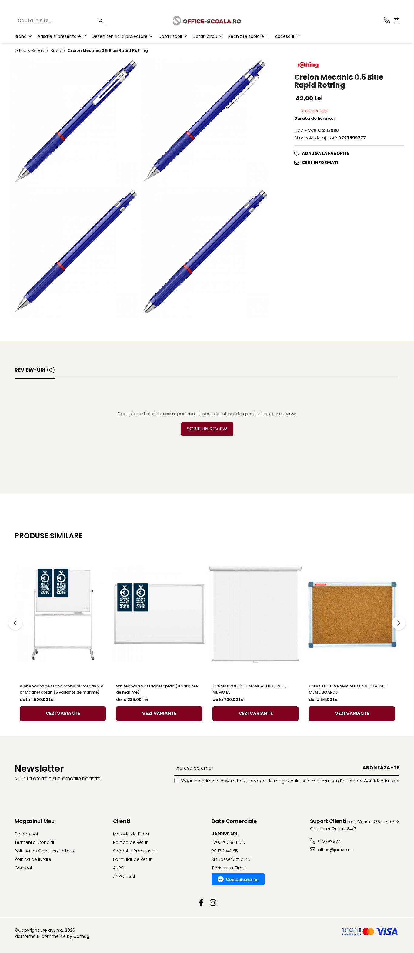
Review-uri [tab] (35, 370)
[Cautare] (100, 20)
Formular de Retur (132, 859)
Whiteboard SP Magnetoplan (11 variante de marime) (157, 689)
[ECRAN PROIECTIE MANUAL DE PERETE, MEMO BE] (255, 614)
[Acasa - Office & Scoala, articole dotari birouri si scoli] (207, 20)
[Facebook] (201, 903)
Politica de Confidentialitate (369, 781)
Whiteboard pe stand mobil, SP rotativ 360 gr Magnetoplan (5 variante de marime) (62, 689)
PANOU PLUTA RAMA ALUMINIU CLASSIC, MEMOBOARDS (348, 689)
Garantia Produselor (135, 851)
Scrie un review (207, 428)
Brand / (59, 50)
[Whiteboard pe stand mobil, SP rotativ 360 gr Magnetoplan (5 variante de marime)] (62, 614)
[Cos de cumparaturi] (396, 20)
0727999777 (329, 841)
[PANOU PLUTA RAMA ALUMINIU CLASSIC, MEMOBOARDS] (351, 614)
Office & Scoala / (32, 50)
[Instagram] (213, 903)
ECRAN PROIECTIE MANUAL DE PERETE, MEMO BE (249, 689)
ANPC (118, 868)
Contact (23, 868)
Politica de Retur (130, 842)
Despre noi (26, 834)
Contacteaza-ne (242, 879)
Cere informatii (320, 162)
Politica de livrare (33, 859)
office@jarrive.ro (334, 850)
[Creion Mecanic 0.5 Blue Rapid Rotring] (75, 122)
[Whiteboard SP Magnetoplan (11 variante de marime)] (159, 614)
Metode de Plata (131, 834)
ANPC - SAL (124, 876)
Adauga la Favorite (325, 153)
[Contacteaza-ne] (387, 20)
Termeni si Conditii (34, 842)
